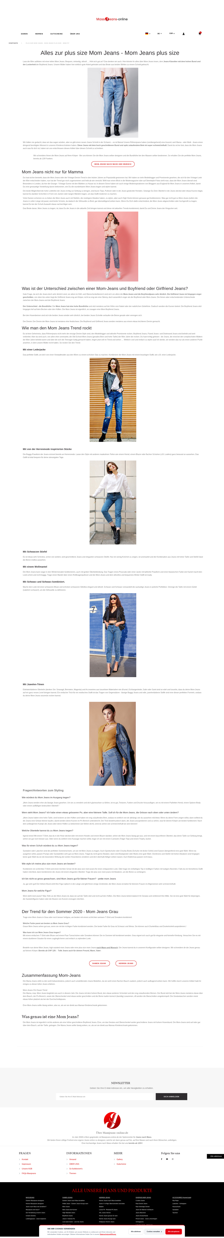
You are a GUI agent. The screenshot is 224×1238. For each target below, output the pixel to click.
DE (159, 34)
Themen (72, 1173)
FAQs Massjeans (29, 1173)
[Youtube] (167, 1159)
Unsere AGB (27, 1169)
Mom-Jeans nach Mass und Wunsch (112, 164)
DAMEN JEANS (99, 963)
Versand (72, 1159)
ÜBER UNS (75, 34)
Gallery (120, 1159)
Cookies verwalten (153, 1231)
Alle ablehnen (136, 1231)
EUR (171, 33)
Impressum (26, 1164)
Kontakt (25, 1159)
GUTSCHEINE (56, 34)
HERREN (39, 34)
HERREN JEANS (126, 963)
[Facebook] (161, 1159)
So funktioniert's (75, 1169)
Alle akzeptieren (173, 1231)
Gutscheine (121, 1164)
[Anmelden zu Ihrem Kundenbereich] (184, 34)
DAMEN (24, 34)
